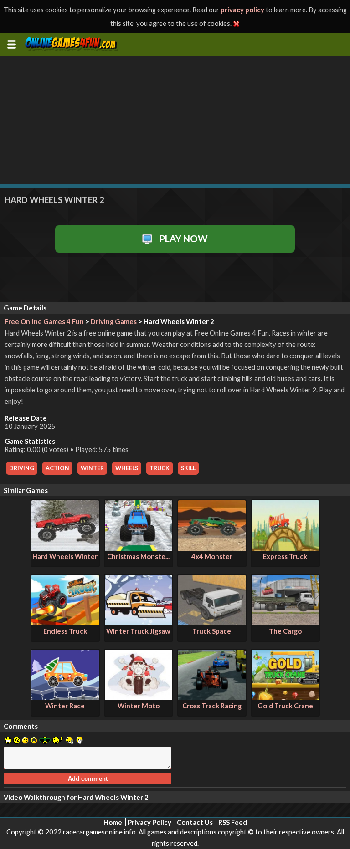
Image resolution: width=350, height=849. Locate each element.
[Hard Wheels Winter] (65, 548)
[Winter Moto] (138, 697)
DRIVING (21, 468)
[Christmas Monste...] (138, 548)
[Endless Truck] (65, 623)
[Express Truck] (285, 548)
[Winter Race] (65, 697)
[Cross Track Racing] (212, 697)
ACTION (57, 468)
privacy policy (242, 9)
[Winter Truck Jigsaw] (138, 623)
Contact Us (195, 822)
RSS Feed (232, 822)
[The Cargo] (285, 623)
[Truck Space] (212, 623)
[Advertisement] (175, 120)
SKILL (188, 468)
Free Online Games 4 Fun (44, 321)
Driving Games (114, 321)
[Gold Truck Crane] (285, 697)
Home (112, 822)
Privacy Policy (149, 822)
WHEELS (126, 468)
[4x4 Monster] (212, 548)
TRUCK (159, 468)
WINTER (92, 468)
